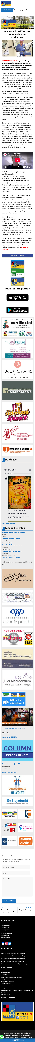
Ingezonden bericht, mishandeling (16, 953)
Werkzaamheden (5, 972)
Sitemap (23, 1037)
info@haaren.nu (5, 935)
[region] (17, 22)
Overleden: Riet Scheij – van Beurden (12, 545)
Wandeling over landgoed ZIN (8, 981)
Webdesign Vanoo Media (11, 1037)
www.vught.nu (5, 930)
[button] (17, 327)
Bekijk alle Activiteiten (8, 523)
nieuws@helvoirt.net (6, 933)
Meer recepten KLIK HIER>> (9, 737)
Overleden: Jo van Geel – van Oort (11, 539)
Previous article (6, 908)
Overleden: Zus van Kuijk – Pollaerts (12, 551)
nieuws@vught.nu (5, 937)
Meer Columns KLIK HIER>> (9, 772)
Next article (29, 908)
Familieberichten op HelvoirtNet (11, 558)
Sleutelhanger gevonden (21, 10)
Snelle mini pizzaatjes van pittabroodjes (13, 729)
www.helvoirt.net (5, 925)
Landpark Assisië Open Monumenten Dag (11, 977)
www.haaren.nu (5, 928)
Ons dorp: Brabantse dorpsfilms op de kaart (7, 911)
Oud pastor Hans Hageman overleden (26, 911)
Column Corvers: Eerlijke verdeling (11, 764)
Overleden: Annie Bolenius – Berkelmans (13, 532)
